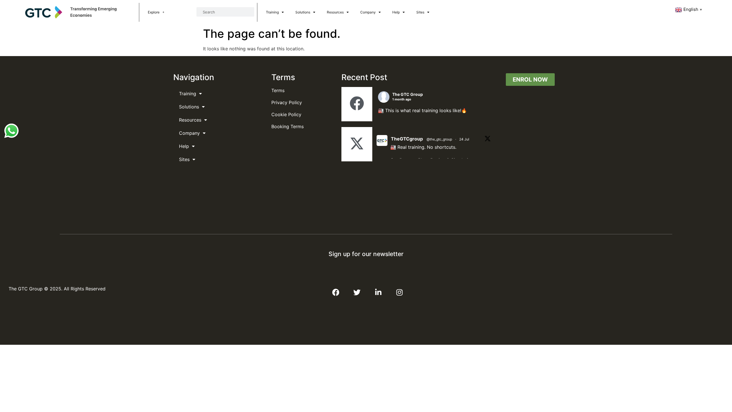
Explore (154, 12)
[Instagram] (399, 292)
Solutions (302, 12)
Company (368, 12)
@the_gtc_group (439, 139)
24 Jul (464, 139)
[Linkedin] (378, 292)
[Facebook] (336, 292)
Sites (420, 12)
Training (272, 12)
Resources (335, 12)
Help (396, 12)
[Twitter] (357, 292)
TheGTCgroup (407, 139)
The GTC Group (407, 94)
